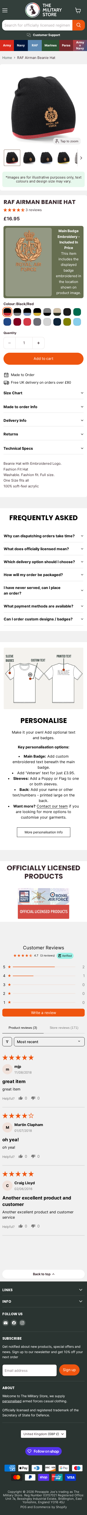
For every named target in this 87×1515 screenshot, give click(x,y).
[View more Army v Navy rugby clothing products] (80, 45)
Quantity (9, 333)
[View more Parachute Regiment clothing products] (66, 45)
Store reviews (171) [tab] (64, 1027)
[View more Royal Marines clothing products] (50, 45)
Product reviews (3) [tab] (23, 1027)
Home (7, 58)
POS (23, 1507)
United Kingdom (41, 1434)
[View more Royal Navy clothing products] (21, 45)
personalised (12, 1401)
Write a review (43, 1012)
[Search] (78, 25)
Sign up (69, 1370)
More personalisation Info (44, 832)
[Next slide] (81, 157)
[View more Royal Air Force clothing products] (35, 45)
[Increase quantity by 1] (39, 343)
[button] (12, 158)
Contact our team (52, 806)
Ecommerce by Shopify (50, 1507)
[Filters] (7, 1041)
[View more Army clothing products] (7, 45)
